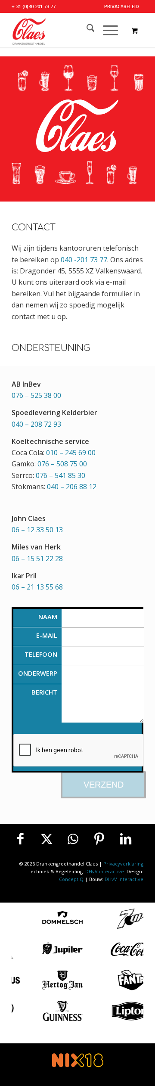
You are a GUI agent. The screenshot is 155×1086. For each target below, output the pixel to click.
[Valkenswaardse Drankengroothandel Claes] (64, 30)
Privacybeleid (121, 6)
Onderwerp (37, 673)
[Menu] (106, 30)
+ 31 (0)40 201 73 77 (34, 6)
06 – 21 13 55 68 (37, 587)
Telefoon (41, 654)
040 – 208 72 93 (36, 424)
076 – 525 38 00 (36, 395)
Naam (47, 616)
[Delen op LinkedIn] (125, 838)
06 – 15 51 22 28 (37, 558)
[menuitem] (121, 6)
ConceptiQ (71, 879)
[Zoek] (86, 30)
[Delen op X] (46, 838)
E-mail (46, 635)
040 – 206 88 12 (71, 486)
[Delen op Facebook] (20, 838)
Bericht (44, 692)
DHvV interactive (105, 871)
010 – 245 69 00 (71, 452)
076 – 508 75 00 (62, 464)
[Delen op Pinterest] (99, 838)
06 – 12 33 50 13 (37, 529)
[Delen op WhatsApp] (72, 838)
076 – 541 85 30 (60, 475)
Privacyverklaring (123, 863)
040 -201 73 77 (84, 259)
